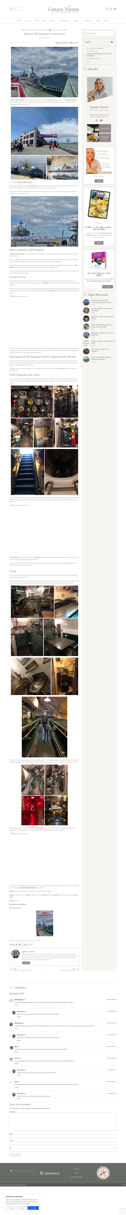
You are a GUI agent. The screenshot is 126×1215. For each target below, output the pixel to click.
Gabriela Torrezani (19, 999)
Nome (11, 1133)
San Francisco (59, 30)
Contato (106, 21)
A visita (88, 61)
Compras (76, 21)
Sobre (98, 21)
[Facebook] (115, 9)
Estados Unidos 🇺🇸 (46, 30)
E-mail (11, 1140)
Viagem (52, 21)
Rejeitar (22, 1208)
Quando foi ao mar (93, 51)
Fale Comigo (76, 1169)
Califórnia (35, 30)
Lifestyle (27, 21)
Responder (16, 1005)
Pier (33, 940)
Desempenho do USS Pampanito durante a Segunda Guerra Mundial (99, 55)
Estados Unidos (27, 940)
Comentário (12, 1111)
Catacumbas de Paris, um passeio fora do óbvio (102, 317)
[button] (56, 42)
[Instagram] (107, 9)
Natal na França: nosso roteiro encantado (100, 350)
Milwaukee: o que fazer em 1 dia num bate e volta (102, 334)
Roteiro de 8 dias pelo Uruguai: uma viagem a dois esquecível (102, 326)
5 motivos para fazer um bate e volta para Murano (102, 309)
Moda (37, 21)
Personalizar (11, 1208)
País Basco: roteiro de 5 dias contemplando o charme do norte (101, 301)
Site (10, 1147)
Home (19, 21)
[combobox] (15, 9)
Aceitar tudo (33, 1208)
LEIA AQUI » (93, 304)
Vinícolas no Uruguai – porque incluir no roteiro (103, 342)
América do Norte (28, 30)
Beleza (44, 21)
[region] (22, 1203)
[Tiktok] (111, 9)
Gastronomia (64, 21)
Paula (16, 1046)
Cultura (39, 30)
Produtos (88, 21)
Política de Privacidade (76, 1177)
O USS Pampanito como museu (94, 58)
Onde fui (54, 30)
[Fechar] (39, 1195)
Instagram (26, 963)
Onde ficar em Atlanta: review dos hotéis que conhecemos (101, 358)
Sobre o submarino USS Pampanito (95, 48)
